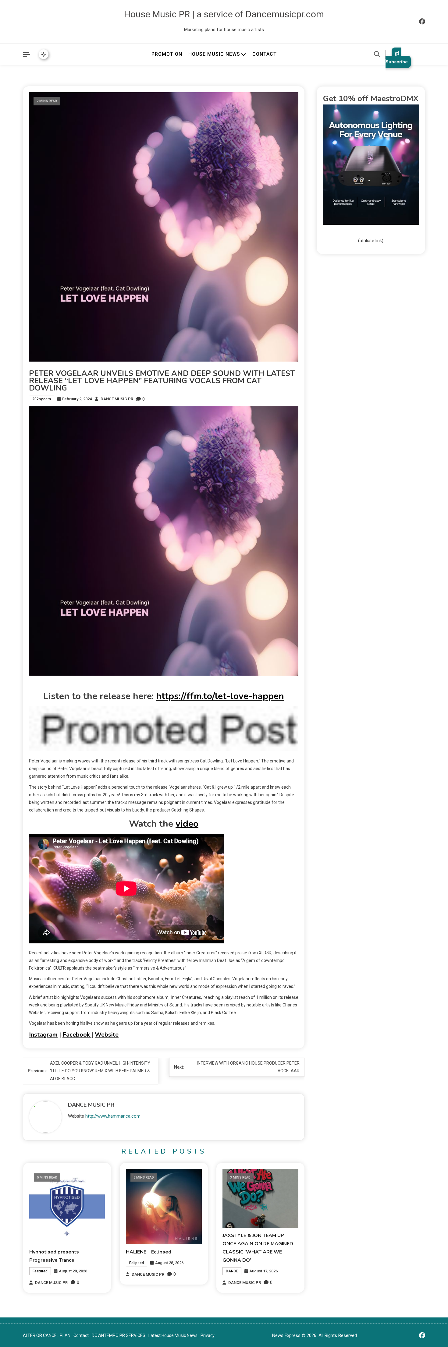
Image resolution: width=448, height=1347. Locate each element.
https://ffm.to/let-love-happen (220, 696)
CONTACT (264, 54)
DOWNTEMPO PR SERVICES (118, 1335)
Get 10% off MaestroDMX (370, 98)
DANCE (232, 1271)
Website (107, 1035)
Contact (81, 1335)
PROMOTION (166, 54)
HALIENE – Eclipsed (148, 1252)
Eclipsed (136, 1263)
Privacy (208, 1335)
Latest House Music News (172, 1335)
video (187, 824)
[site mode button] (43, 54)
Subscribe (397, 62)
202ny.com (41, 399)
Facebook (76, 1035)
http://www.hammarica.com (112, 1116)
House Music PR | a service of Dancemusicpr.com (224, 14)
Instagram (43, 1035)
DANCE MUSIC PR (117, 399)
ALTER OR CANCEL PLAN (46, 1335)
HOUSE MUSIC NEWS (214, 54)
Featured (40, 1271)
